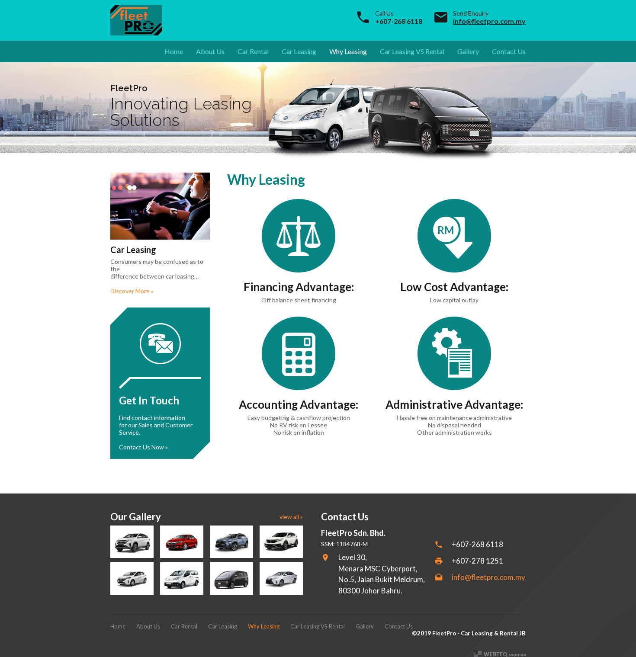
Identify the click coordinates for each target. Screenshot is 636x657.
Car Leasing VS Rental (412, 51)
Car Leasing (299, 51)
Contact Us (509, 51)
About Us (210, 51)
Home (173, 51)
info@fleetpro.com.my (489, 21)
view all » (291, 516)
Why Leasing (348, 51)
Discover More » (132, 291)
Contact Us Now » (143, 447)
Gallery (468, 51)
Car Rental (253, 51)
